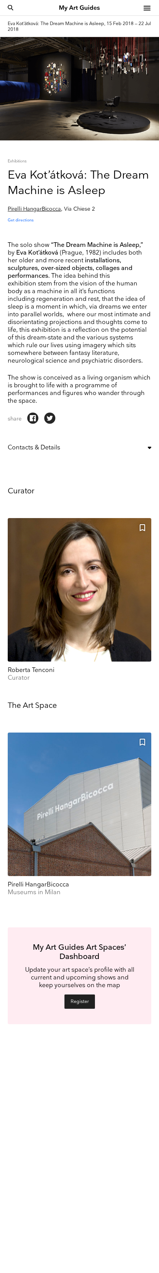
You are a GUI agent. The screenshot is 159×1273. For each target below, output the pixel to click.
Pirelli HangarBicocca (34, 209)
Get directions (21, 220)
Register (80, 1002)
